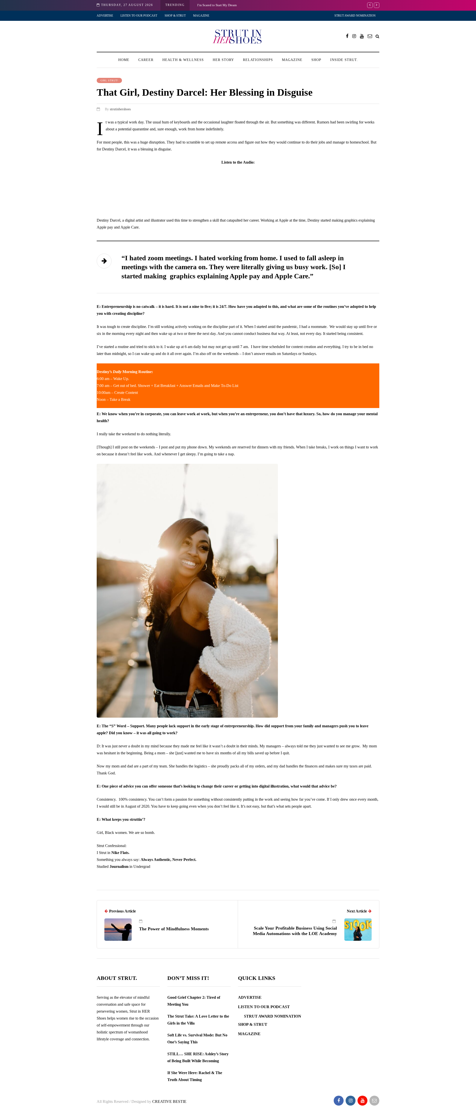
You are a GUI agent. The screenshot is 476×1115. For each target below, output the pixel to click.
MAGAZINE (201, 15)
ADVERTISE (105, 15)
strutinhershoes (120, 109)
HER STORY (223, 60)
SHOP (316, 60)
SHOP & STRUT (175, 15)
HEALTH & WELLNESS (183, 60)
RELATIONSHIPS (258, 60)
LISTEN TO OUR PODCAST (138, 15)
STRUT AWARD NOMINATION (355, 15)
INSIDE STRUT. (344, 60)
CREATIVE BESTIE (169, 1101)
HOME (123, 60)
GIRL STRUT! (109, 80)
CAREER (145, 60)
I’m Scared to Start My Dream (217, 5)
